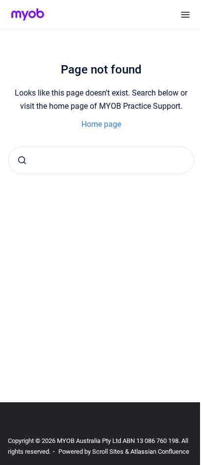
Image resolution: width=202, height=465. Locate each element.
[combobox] (101, 160)
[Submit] (22, 160)
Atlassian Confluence (159, 451)
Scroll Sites (108, 451)
